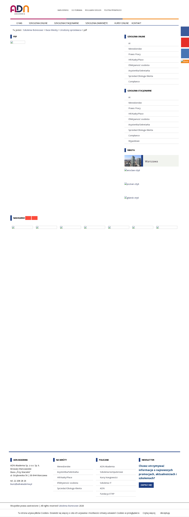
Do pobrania (77, 10)
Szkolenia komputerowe (111, 472)
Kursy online (121, 23)
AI (129, 43)
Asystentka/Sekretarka (139, 70)
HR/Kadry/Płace (136, 59)
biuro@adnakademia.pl (21, 484)
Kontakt (136, 23)
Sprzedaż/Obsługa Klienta (140, 76)
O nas (19, 23)
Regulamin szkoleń (93, 10)
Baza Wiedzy (51, 30)
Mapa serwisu (63, 10)
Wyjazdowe (134, 141)
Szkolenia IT (105, 482)
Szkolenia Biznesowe (33, 30)
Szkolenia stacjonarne (66, 23)
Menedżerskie (135, 48)
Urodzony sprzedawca (70, 30)
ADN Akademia (107, 466)
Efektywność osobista (138, 65)
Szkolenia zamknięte (96, 23)
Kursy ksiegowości (109, 477)
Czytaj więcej (149, 513)
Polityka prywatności (113, 10)
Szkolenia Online (38, 23)
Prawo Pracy (134, 54)
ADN (102, 488)
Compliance (134, 81)
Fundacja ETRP (107, 493)
